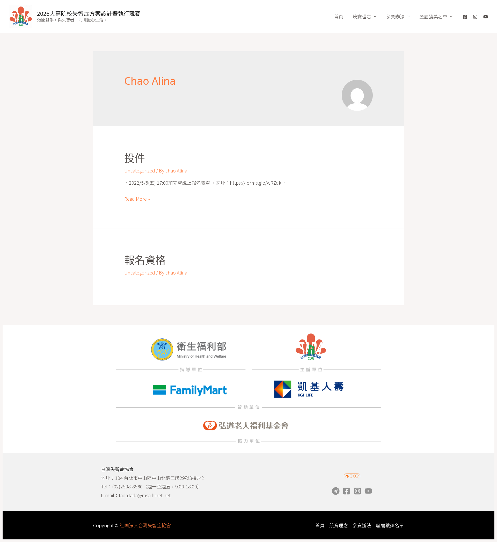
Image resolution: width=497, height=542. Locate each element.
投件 (134, 158)
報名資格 (145, 260)
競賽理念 (362, 16)
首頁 (338, 16)
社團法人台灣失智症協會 (145, 525)
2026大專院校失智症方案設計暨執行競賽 (89, 13)
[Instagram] (475, 17)
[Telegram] (336, 491)
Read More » (137, 198)
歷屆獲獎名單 (433, 16)
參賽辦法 (395, 16)
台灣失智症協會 (117, 469)
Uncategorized (139, 170)
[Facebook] (465, 17)
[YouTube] (485, 17)
